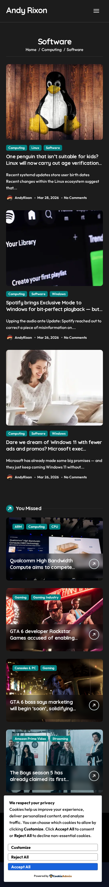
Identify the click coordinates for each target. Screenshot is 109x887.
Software (53, 148)
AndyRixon (23, 197)
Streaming (60, 739)
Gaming (21, 597)
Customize (21, 847)
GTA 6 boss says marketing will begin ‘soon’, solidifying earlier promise (41, 708)
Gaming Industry (46, 597)
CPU (54, 527)
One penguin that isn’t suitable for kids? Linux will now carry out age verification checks (52, 163)
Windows (59, 294)
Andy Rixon (26, 10)
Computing (16, 148)
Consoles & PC (25, 668)
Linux (35, 148)
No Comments (75, 197)
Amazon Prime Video (30, 739)
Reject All (20, 856)
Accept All (20, 866)
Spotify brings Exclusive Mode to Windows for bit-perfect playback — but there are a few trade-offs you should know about (52, 312)
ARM (18, 527)
